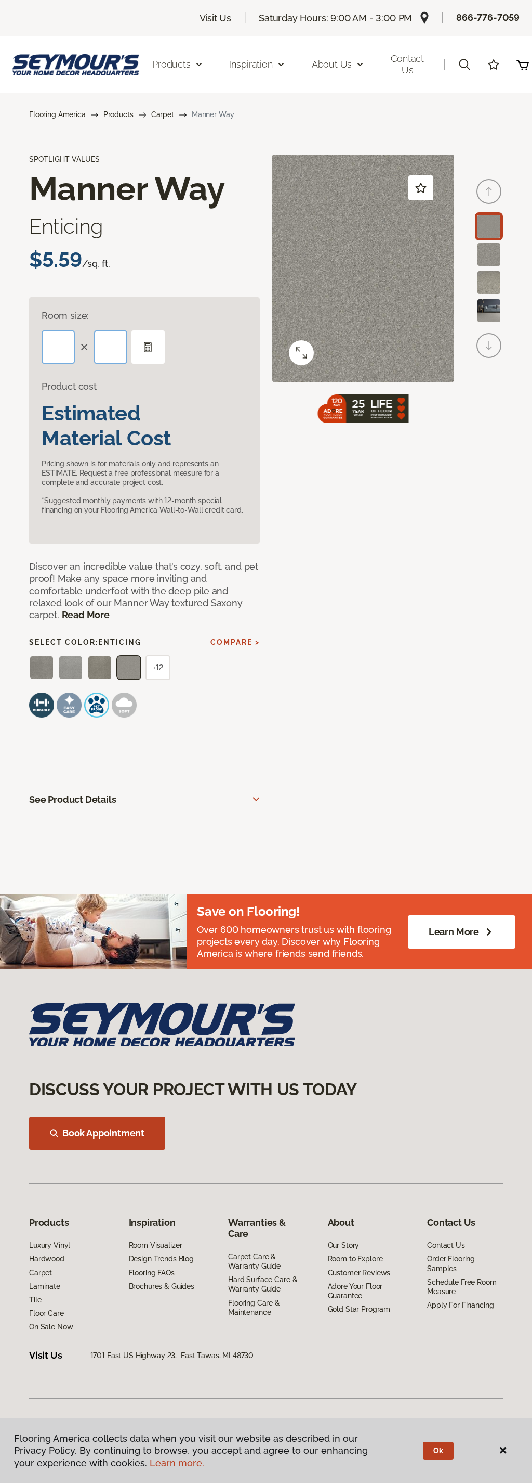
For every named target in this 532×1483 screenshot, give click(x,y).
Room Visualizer (155, 1245)
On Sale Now (51, 1327)
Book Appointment (103, 1133)
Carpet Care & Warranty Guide (254, 1261)
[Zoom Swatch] (301, 352)
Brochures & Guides (161, 1286)
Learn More (454, 931)
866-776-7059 (488, 17)
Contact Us (407, 64)
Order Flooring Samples (451, 1263)
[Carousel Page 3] (489, 283)
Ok (438, 1451)
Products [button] (171, 64)
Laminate (44, 1286)
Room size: (65, 315)
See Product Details (72, 799)
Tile (35, 1300)
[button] (464, 64)
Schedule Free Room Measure (461, 1287)
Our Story (344, 1245)
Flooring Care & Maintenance (254, 1307)
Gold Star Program (359, 1309)
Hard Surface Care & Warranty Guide (262, 1284)
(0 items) (522, 64)
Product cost (69, 386)
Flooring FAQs (152, 1273)
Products (118, 114)
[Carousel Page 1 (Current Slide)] (489, 226)
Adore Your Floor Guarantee (355, 1291)
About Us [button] (332, 64)
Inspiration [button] (251, 64)
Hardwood (46, 1259)
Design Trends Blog (161, 1259)
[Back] (488, 191)
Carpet (162, 114)
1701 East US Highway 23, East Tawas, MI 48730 (172, 1355)
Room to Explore (355, 1259)
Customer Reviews (359, 1273)
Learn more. (177, 1463)
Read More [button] (86, 614)
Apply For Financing (460, 1305)
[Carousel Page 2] (489, 254)
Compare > (235, 642)
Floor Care (46, 1313)
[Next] (488, 345)
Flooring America (57, 114)
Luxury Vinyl (49, 1245)
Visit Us (216, 17)
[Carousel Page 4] (489, 311)
